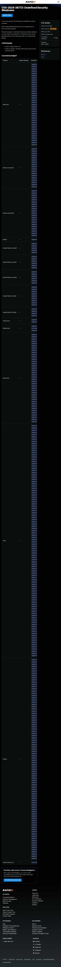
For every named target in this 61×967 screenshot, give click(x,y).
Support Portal (36, 926)
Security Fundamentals (10, 933)
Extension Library (37, 929)
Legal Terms (12, 959)
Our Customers (36, 899)
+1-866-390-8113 (8, 941)
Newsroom (35, 897)
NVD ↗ (43, 57)
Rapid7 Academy (37, 931)
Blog (4, 924)
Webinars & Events (8, 928)
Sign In (34, 924)
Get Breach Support (9, 914)
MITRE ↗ (43, 54)
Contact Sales (7, 916)
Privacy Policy (19, 959)
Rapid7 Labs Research (9, 929)
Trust (33, 959)
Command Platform (8, 897)
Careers (34, 904)
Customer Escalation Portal (40, 933)
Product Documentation (39, 928)
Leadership (35, 895)
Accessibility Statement (48, 959)
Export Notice (27, 959)
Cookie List (39, 959)
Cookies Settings (7, 962)
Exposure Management (10, 899)
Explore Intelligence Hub (12, 880)
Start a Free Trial (8, 910)
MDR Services (7, 901)
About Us (35, 893)
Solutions (5, 903)
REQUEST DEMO (7, 15)
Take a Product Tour (9, 912)
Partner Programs (37, 901)
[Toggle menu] (58, 2)
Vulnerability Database (9, 931)
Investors (35, 903)
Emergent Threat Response (11, 926)
